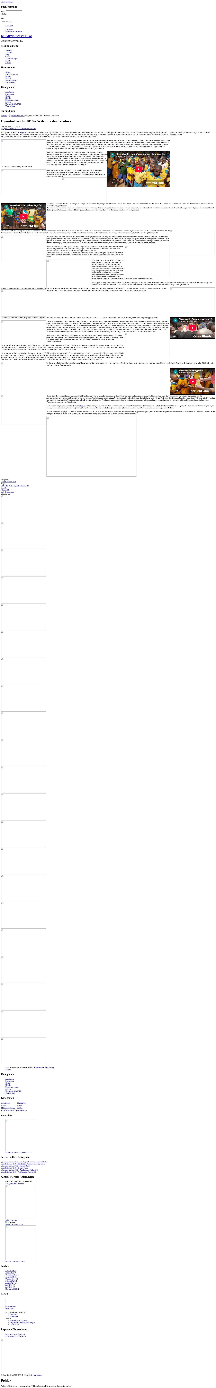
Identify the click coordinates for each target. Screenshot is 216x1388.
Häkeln (8, 76)
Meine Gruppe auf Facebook (15, 1336)
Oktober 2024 (10, 1279)
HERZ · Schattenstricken (14, 1224)
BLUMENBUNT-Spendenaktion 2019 (15, 486)
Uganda (4, 488)
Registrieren (49, 1067)
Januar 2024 (9, 1283)
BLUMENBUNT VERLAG (16, 36)
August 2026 (10, 1271)
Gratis (7, 57)
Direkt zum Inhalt (7, 2)
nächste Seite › (10, 1307)
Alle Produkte (10, 82)
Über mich (13, 1314)
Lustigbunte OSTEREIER (14, 1184)
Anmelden (9, 29)
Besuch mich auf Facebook (15, 1334)
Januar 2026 (9, 1273)
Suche (3, 11)
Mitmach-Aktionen (12, 100)
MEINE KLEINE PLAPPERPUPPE (18, 1152)
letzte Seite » (9, 1309)
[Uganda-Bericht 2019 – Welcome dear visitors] (18, 129)
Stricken (8, 78)
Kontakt (8, 63)
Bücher (8, 72)
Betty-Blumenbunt (7, 492)
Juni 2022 (8, 1287)
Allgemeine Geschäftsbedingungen (22, 1323)
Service (8, 1318)
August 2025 (10, 1277)
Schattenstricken (11, 80)
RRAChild (5, 490)
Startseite (8, 50)
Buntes (7, 61)
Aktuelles (8, 52)
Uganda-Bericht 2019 (13, 104)
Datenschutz (14, 1325)
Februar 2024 (10, 1281)
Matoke (82, 406)
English (23, 132)
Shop (7, 54)
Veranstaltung (10, 106)
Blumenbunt (9, 94)
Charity (8, 96)
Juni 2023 (8, 1285)
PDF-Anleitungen (11, 74)
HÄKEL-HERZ (11, 1220)
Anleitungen (9, 92)
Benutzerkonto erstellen (13, 31)
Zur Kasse (9, 26)
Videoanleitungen (11, 59)
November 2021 (11, 1289)
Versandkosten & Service (19, 1320)
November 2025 (11, 1275)
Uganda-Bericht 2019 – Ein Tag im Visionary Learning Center (23, 1164)
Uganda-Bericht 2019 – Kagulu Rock (14, 1168)
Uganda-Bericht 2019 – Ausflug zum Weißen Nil (18, 1172)
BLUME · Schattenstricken (15, 1261)
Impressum (14, 1316)
